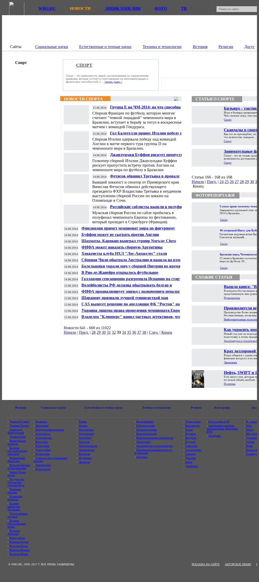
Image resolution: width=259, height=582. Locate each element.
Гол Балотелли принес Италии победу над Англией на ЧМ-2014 (148, 135)
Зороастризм (193, 449)
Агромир (141, 456)
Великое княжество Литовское (14, 506)
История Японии (19, 549)
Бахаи (188, 461)
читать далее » (113, 81)
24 (222, 182)
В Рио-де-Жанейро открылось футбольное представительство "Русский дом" (119, 274)
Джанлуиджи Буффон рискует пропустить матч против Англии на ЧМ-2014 (148, 156)
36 (134, 332)
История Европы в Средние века (19, 466)
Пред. (84, 332)
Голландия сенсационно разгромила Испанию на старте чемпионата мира (132, 281)
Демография (43, 449)
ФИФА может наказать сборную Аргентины (122, 247)
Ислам (189, 429)
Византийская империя (17, 442)
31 (109, 332)
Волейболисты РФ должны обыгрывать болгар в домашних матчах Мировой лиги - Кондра (126, 287)
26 (232, 182)
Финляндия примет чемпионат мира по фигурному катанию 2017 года (128, 230)
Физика (83, 425)
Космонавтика (144, 421)
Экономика (230, 362)
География (85, 437)
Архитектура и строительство (154, 445)
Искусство (41, 441)
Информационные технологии (154, 437)
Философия (42, 445)
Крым (249, 445)
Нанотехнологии (146, 433)
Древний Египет (19, 421)
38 (144, 332)
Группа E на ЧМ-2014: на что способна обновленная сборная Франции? (145, 109)
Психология (42, 469)
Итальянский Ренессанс (16, 459)
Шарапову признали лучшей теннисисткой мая (124, 298)
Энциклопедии (122, 8)
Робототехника (145, 425)
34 (124, 332)
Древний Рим (17, 436)
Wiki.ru (47, 8)
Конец (166, 332)
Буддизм (190, 441)
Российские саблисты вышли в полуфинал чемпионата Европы (149, 209)
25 (227, 182)
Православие (193, 421)
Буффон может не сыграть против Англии (120, 234)
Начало (70, 332)
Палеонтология (88, 445)
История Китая (18, 545)
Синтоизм (191, 445)
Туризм (250, 441)
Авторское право (238, 564)
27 (237, 182)
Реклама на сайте (206, 564)
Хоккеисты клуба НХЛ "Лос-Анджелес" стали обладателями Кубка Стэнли (124, 255)
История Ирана (18, 553)
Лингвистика (43, 464)
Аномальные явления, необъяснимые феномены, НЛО (222, 428)
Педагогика (42, 453)
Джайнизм (191, 465)
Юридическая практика (49, 429)
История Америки (14, 532)
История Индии (19, 541)
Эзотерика (214, 435)
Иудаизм (190, 433)
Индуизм (190, 437)
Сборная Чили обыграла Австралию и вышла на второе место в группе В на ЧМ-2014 (133, 262)
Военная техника (146, 429)
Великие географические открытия (17, 450)
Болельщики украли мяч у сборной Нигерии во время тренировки (131, 268)
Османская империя (15, 498)
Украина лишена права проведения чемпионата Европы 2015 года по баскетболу (133, 312)
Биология (84, 453)
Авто (249, 425)
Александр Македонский (16, 431)
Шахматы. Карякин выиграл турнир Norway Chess (128, 241)
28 (94, 332)
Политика (229, 383)
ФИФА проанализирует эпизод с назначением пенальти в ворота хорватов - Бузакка (133, 293)
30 (104, 332)
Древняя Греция (19, 425)
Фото (161, 8)
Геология (84, 441)
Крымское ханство (14, 491)
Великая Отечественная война (17, 523)
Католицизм (192, 425)
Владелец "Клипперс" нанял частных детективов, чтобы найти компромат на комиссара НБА (133, 319)
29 (99, 332)
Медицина (85, 457)
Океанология (86, 449)
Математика (86, 429)
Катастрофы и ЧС (219, 421)
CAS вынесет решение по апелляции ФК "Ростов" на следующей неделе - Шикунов (130, 306)
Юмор (249, 429)
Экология (84, 461)
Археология (42, 433)
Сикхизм (190, 453)
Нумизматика (232, 297)
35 (129, 332)
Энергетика (143, 441)
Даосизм (190, 457)
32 (114, 332)
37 (139, 332)
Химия (83, 421)
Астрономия (86, 433)
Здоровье (251, 437)
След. (154, 332)
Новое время (17, 537)
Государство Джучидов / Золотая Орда (16, 482)
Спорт (227, 119)
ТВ (184, 8)
